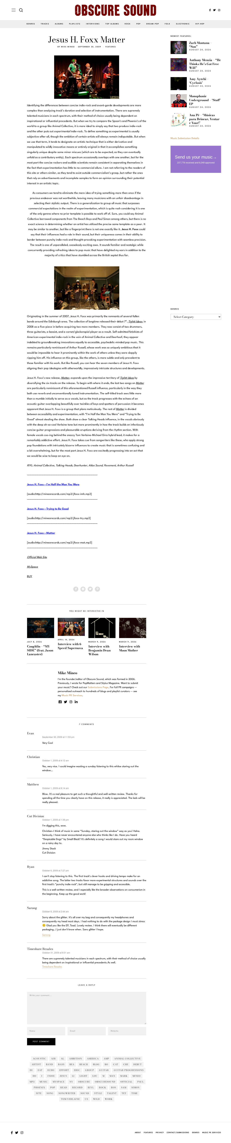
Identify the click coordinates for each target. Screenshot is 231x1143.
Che (125, 1064)
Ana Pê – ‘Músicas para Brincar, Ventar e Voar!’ (204, 119)
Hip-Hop (199, 24)
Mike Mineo (68, 47)
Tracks (45, 24)
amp (106, 1058)
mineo (136, 1076)
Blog (96, 1064)
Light (83, 1076)
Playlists (74, 24)
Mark (123, 1076)
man (112, 1076)
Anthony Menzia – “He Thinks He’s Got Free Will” (205, 64)
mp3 (32, 1081)
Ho (34, 1076)
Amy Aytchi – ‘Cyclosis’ (198, 81)
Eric (77, 1070)
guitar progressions (129, 1070)
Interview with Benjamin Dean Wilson (99, 650)
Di (31, 1070)
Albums (59, 24)
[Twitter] (214, 10)
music (44, 1081)
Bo (106, 1064)
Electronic (183, 24)
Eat (40, 1070)
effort (64, 1070)
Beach (83, 1064)
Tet (124, 1093)
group (89, 1070)
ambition (75, 1058)
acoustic (39, 1058)
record (77, 1087)
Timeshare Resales (40, 949)
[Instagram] (219, 10)
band (49, 1064)
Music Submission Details (185, 138)
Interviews (93, 24)
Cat (115, 1064)
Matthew (33, 784)
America (93, 1058)
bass (61, 1064)
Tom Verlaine (70, 1099)
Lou (94, 1076)
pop (52, 1087)
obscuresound (105, 1081)
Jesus (63, 1076)
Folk (167, 24)
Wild (96, 1099)
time (134, 1093)
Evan (30, 733)
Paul (140, 1081)
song (50, 1093)
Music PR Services (211, 1132)
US (86, 1099)
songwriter (66, 1093)
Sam (123, 1087)
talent (112, 1093)
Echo (50, 1070)
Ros (113, 1087)
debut (137, 1064)
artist (36, 1064)
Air (53, 1058)
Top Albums (112, 24)
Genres (31, 24)
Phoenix (39, 1087)
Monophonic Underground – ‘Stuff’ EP (205, 100)
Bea (71, 1064)
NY (71, 1081)
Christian (33, 757)
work (108, 1099)
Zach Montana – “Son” (200, 44)
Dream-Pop (152, 24)
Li (73, 1076)
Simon (135, 1087)
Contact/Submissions (178, 1132)
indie (51, 1076)
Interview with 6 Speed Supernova (70, 646)
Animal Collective (127, 1058)
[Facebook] (210, 10)
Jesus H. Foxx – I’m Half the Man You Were (53, 484)
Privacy (160, 1132)
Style (98, 1093)
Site (39, 1093)
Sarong (32, 908)
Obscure (84, 1081)
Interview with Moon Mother (129, 648)
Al (62, 1058)
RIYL (91, 1087)
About (138, 1132)
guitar (104, 1070)
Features (110, 47)
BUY (29, 576)
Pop (138, 24)
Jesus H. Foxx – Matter (41, 533)
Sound (84, 1093)
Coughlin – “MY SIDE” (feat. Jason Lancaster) (40, 650)
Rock (128, 24)
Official (126, 1081)
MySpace (58, 1081)
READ (63, 1087)
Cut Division (35, 816)
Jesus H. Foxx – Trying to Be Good (48, 509)
